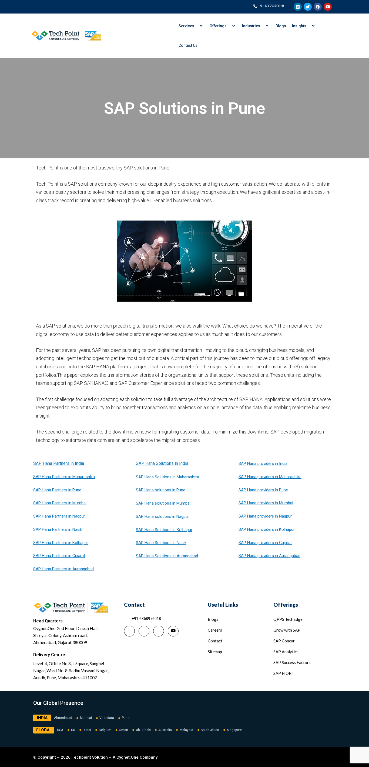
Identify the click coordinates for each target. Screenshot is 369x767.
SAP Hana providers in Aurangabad (269, 555)
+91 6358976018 (271, 6)
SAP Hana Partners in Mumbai (59, 503)
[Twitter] (144, 631)
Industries (251, 26)
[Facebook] (158, 631)
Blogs (281, 26)
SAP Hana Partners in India (58, 463)
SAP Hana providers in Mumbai (266, 503)
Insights (299, 26)
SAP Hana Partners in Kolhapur (60, 542)
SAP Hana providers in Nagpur (265, 516)
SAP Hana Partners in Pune (57, 490)
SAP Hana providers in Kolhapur (267, 529)
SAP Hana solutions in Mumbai (163, 503)
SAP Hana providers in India (263, 463)
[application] (196, 26)
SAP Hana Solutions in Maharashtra (167, 477)
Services (186, 26)
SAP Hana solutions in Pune (160, 490)
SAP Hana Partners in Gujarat (59, 555)
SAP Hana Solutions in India (162, 463)
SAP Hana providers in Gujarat (265, 542)
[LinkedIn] (129, 631)
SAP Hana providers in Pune (263, 490)
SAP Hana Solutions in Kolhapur (164, 529)
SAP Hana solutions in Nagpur (162, 516)
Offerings (218, 26)
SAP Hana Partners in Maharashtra (64, 476)
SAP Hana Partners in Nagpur (59, 516)
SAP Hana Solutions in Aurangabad (167, 555)
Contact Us (188, 45)
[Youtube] (173, 631)
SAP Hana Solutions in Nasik (161, 542)
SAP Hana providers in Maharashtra (270, 476)
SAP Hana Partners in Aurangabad (63, 568)
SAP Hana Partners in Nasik (57, 529)
